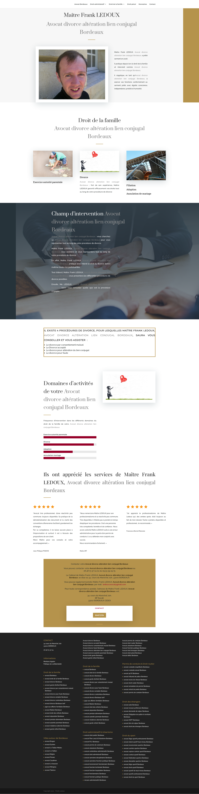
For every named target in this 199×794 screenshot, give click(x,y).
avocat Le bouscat (51, 764)
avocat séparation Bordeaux (54, 716)
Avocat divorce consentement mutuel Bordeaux (99, 645)
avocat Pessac (50, 757)
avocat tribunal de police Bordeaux (136, 676)
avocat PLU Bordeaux (91, 742)
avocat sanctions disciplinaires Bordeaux (98, 758)
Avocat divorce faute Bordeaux (93, 648)
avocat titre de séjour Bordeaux (134, 723)
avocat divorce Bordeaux (53, 682)
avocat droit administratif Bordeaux (96, 754)
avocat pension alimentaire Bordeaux (57, 719)
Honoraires (143, 4)
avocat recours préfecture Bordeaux (136, 708)
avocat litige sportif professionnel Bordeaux (138, 739)
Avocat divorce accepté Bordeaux (94, 643)
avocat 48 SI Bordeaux (131, 673)
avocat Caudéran (51, 760)
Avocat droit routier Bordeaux (132, 643)
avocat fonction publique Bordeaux (96, 777)
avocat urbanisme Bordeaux (93, 748)
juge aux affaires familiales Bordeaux (57, 707)
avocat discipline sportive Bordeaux (136, 761)
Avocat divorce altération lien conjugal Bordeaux (99, 650)
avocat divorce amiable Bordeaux (56, 697)
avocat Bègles (50, 754)
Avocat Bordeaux (80, 4)
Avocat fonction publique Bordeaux (134, 648)
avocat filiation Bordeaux (53, 710)
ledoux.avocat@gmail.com (114, 584)
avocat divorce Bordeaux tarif (55, 703)
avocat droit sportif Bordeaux (134, 767)
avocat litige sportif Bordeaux (134, 764)
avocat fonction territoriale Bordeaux (96, 767)
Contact (152, 4)
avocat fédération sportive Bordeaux (136, 758)
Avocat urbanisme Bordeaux (131, 645)
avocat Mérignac (50, 767)
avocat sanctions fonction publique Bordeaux (99, 761)
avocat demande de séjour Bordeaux (136, 711)
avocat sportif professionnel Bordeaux (137, 774)
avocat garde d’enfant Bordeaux (56, 685)
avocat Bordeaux (50, 675)
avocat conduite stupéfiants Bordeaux (136, 667)
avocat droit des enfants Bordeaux (56, 713)
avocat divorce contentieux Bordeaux (57, 700)
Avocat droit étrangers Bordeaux (133, 650)
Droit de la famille (116, 4)
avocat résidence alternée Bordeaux (57, 726)
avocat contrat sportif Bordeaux (134, 754)
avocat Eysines (50, 744)
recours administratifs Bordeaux (95, 780)
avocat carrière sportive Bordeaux (135, 748)
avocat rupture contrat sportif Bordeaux (137, 751)
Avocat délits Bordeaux (130, 655)
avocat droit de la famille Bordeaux (57, 679)
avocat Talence (50, 770)
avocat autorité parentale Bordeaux (57, 723)
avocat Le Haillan (51, 751)
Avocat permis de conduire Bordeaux (134, 640)
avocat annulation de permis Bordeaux (137, 686)
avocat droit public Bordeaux (94, 735)
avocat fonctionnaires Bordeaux (95, 773)
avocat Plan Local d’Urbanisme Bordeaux (98, 738)
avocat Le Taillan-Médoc (53, 748)
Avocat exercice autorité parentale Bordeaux (98, 653)
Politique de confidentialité (53, 664)
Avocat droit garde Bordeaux (93, 655)
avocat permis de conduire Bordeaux (136, 692)
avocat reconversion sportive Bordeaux (137, 745)
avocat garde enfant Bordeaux (55, 729)
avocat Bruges (50, 741)
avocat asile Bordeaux (131, 705)
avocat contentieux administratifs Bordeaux (99, 751)
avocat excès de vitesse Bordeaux (135, 680)
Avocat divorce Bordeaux (91, 640)
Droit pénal (131, 4)
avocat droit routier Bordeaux (134, 683)
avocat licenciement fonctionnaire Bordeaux (99, 764)
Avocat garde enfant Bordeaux (93, 658)
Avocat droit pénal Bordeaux (132, 653)
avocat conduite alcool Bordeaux (135, 670)
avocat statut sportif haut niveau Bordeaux (138, 742)
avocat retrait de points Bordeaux (135, 689)
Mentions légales (49, 661)
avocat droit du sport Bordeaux (134, 777)
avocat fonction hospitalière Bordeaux (97, 770)
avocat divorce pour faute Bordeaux (57, 694)
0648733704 (99, 615)
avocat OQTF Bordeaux (132, 720)
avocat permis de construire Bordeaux (97, 745)
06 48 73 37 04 (48, 650)
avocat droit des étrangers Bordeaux (136, 726)
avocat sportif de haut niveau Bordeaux (137, 770)
